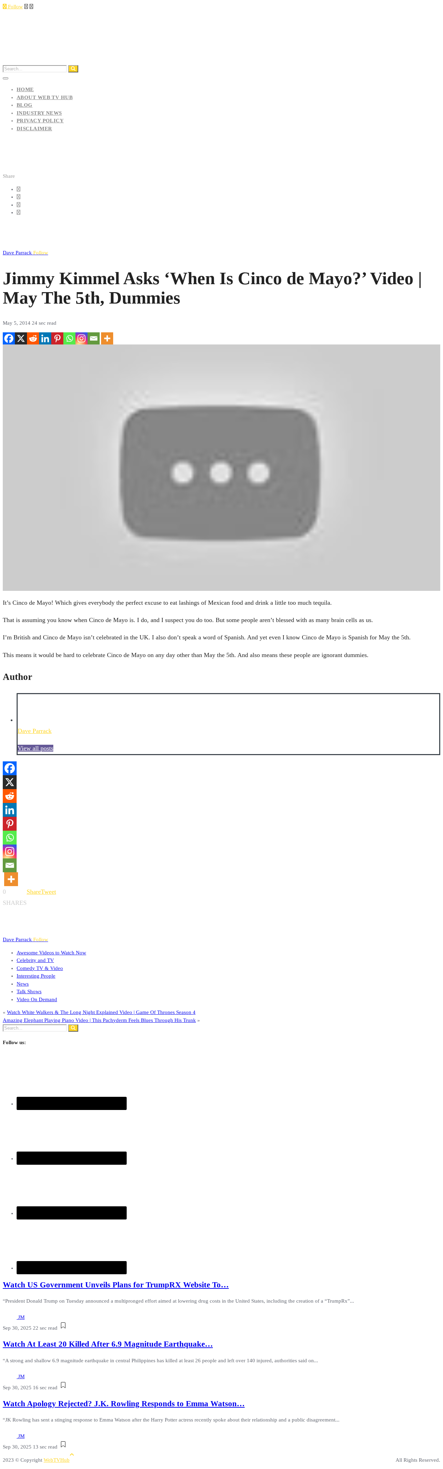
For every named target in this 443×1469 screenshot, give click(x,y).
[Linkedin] (45, 338)
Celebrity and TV (35, 960)
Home (25, 89)
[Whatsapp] (69, 338)
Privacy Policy (40, 120)
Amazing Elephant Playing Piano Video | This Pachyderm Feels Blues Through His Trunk (99, 1020)
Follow (15, 6)
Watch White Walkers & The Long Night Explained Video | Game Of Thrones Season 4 (101, 1012)
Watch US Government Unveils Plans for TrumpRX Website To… (116, 1284)
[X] (21, 338)
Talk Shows (29, 991)
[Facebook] (9, 338)
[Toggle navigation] (5, 78)
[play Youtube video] (221, 467)
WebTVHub (57, 1460)
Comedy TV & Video (40, 968)
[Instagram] (81, 338)
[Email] (94, 338)
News (23, 984)
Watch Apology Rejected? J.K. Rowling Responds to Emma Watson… (124, 1403)
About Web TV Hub (45, 97)
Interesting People (36, 976)
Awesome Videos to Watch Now (51, 952)
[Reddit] (33, 338)
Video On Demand (37, 999)
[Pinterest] (57, 338)
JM (21, 1317)
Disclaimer (34, 128)
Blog (25, 105)
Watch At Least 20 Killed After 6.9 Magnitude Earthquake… (108, 1344)
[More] (107, 338)
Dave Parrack (25, 252)
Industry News (39, 113)
